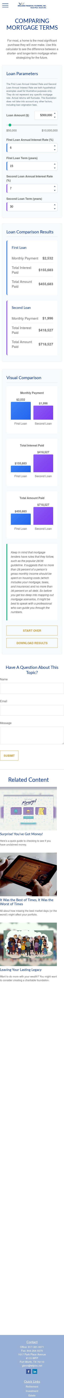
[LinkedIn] (34, 1371)
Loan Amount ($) (17, 115)
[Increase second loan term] (54, 205)
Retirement (32, 1386)
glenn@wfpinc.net (32, 1365)
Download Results (32, 643)
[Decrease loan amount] (54, 117)
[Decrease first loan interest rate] (54, 150)
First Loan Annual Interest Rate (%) (29, 140)
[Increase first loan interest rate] (54, 146)
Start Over (32, 630)
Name (4, 679)
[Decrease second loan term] (54, 209)
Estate (32, 1395)
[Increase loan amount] (54, 113)
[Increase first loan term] (54, 164)
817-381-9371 (36, 1347)
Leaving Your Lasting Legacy (21, 970)
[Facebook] (28, 1371)
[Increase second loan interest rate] (54, 186)
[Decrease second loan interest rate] (54, 190)
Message (6, 723)
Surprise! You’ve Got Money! (21, 834)
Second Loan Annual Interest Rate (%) (29, 178)
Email (3, 701)
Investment (32, 1391)
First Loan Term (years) (22, 158)
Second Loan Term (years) (24, 199)
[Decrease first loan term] (54, 168)
